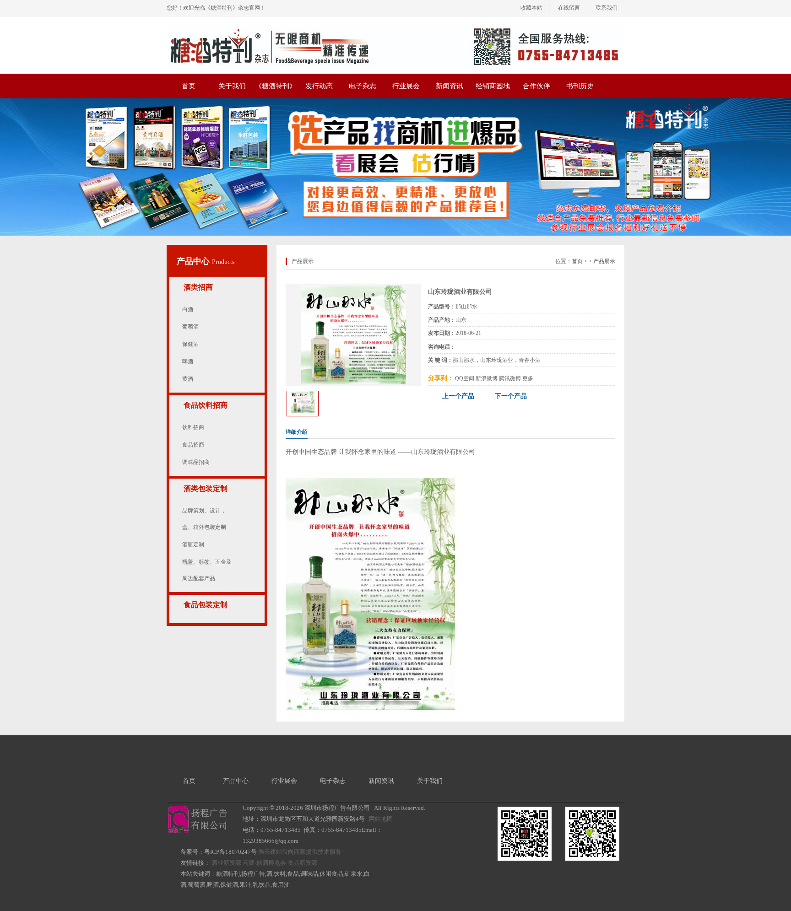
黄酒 (187, 379)
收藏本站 (531, 8)
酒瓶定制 (193, 544)
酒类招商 (198, 287)
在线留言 (569, 8)
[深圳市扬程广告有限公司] (395, 29)
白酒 (187, 309)
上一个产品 (458, 396)
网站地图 (381, 818)
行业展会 (406, 86)
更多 (527, 378)
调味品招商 (196, 462)
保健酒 (190, 344)
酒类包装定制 (206, 488)
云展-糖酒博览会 (264, 862)
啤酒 (187, 361)
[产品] (353, 289)
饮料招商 (193, 427)
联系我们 (607, 8)
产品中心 (194, 261)
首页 (188, 86)
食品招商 (193, 445)
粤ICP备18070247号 (230, 851)
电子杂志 (362, 86)
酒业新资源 (226, 862)
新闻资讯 (449, 86)
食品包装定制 (206, 605)
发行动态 (319, 86)
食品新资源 (302, 862)
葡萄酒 (190, 326)
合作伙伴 (536, 86)
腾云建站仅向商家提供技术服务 (299, 851)
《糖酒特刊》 (275, 86)
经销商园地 (493, 86)
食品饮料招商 (206, 405)
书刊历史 (580, 86)
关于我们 (232, 86)
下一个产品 (511, 396)
